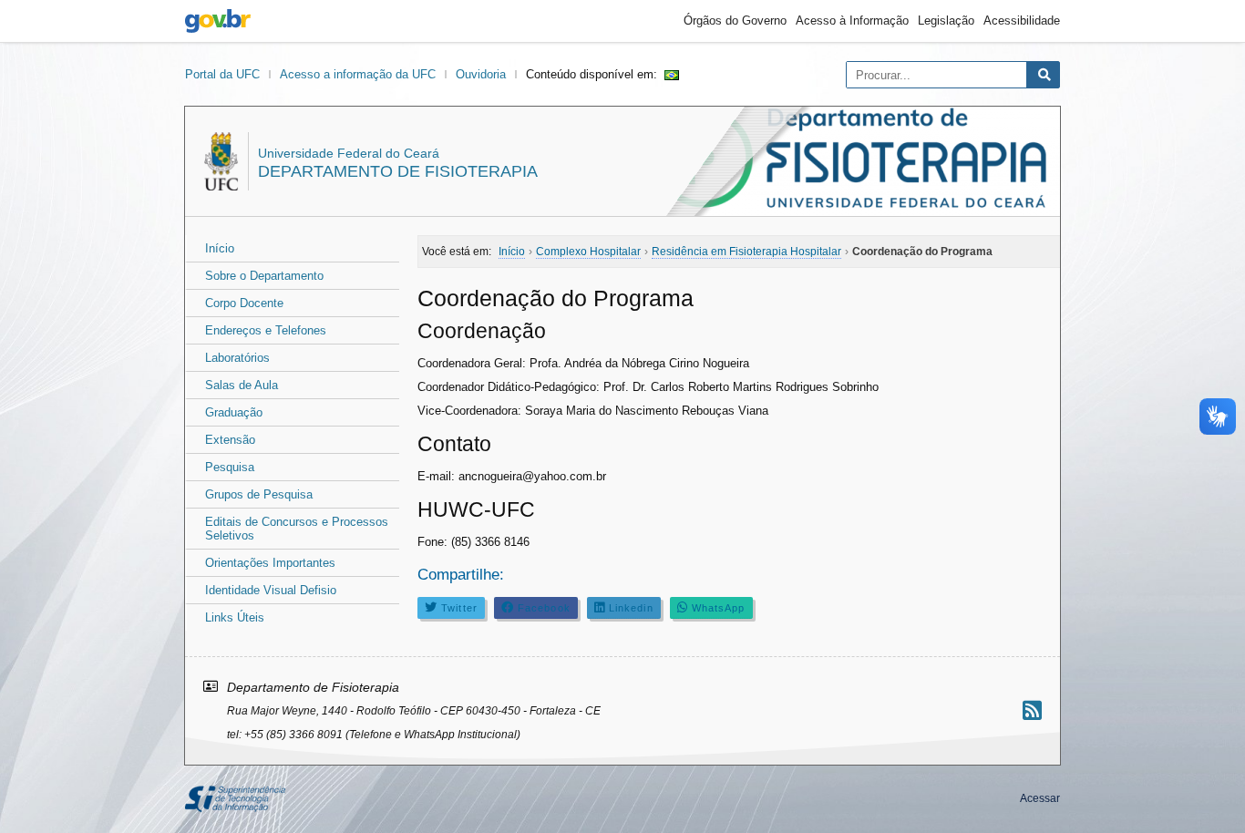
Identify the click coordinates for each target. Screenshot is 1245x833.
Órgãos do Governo (735, 20)
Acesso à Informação (852, 20)
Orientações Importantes (270, 563)
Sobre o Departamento (264, 276)
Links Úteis (234, 617)
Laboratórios (237, 358)
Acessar (1040, 798)
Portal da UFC (222, 74)
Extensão (230, 440)
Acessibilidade (1021, 20)
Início (219, 248)
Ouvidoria (481, 74)
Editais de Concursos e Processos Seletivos (296, 528)
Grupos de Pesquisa (259, 494)
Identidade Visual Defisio (270, 590)
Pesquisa (229, 467)
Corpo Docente (244, 303)
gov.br (218, 21)
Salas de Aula (241, 385)
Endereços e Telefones (265, 330)
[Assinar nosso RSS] (1032, 710)
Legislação (946, 20)
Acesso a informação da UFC (358, 74)
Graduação (233, 412)
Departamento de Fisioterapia (398, 171)
